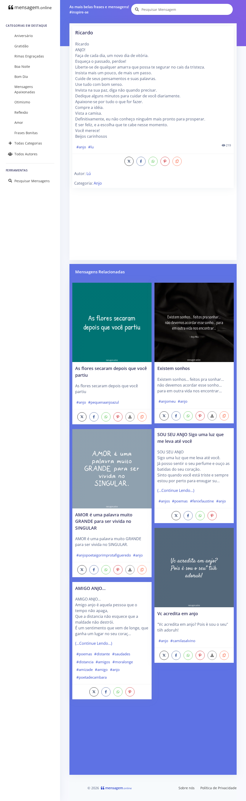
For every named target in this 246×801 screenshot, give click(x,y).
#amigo (101, 669)
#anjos (164, 501)
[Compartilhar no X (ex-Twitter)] (129, 161)
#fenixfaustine (202, 501)
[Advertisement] (153, 223)
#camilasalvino (182, 640)
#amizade (84, 669)
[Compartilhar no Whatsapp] (153, 161)
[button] (177, 161)
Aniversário (23, 35)
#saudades (121, 653)
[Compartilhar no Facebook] (141, 161)
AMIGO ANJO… (90, 588)
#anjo (81, 146)
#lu (91, 146)
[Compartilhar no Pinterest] (165, 161)
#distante (102, 653)
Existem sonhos (173, 368)
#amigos (103, 661)
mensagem (32, 7)
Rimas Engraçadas (29, 56)
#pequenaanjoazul (103, 402)
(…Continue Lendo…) (93, 643)
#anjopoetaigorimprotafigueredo (103, 555)
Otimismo (22, 102)
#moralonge (122, 661)
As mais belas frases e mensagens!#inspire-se (99, 9)
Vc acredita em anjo (177, 613)
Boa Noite (22, 66)
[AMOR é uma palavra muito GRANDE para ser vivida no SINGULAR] (112, 468)
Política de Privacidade (218, 788)
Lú (88, 173)
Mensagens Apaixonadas (24, 89)
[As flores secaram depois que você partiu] (112, 322)
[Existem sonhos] (194, 322)
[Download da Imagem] (130, 416)
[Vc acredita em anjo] (194, 567)
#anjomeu (167, 401)
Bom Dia (21, 76)
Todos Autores (25, 154)
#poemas (84, 653)
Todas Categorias (28, 143)
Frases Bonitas (26, 133)
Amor (18, 122)
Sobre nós (186, 788)
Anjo (98, 183)
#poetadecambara (91, 677)
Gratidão (21, 46)
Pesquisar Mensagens (32, 181)
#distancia (84, 661)
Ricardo (84, 32)
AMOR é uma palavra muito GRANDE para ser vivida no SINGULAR (103, 521)
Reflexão (21, 112)
